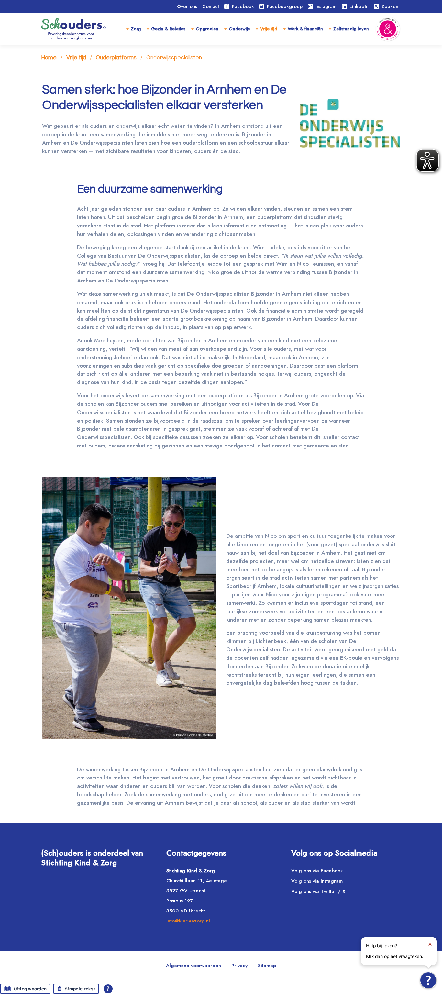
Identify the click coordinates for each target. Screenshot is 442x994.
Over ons (187, 6)
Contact (210, 6)
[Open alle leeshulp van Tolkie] (108, 988)
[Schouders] (73, 29)
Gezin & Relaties (168, 29)
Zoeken (386, 6)
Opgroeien (207, 29)
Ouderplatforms (116, 58)
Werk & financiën (305, 29)
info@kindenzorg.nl (188, 920)
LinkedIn (359, 6)
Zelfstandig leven (351, 29)
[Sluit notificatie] (430, 944)
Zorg (136, 29)
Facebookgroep (285, 6)
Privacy (239, 965)
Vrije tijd (268, 29)
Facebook (243, 6)
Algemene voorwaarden (193, 965)
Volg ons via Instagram (317, 881)
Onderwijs (239, 29)
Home (49, 58)
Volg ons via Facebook (317, 870)
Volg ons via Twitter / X (318, 891)
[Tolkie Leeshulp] (428, 980)
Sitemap (267, 965)
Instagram (326, 6)
